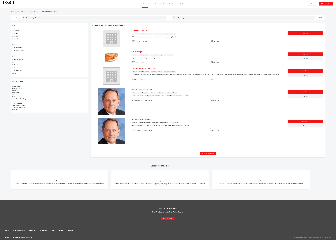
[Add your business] (168, 216)
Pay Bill (171, 4)
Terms (53, 230)
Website (305, 58)
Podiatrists (15, 90)
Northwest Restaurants (18, 107)
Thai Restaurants (17, 103)
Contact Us (158, 4)
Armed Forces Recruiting (19, 99)
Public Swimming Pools (18, 97)
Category (18, 18)
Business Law (17, 70)
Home (139, 4)
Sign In (313, 4)
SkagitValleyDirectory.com (18, 11)
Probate (16, 65)
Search (145, 4)
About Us (151, 4)
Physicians (15, 109)
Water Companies (17, 94)
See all (14, 73)
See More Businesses (208, 153)
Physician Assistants (18, 88)
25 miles (16, 33)
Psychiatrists (15, 92)
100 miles (16, 39)
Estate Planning (18, 59)
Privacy (61, 230)
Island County (34, 11)
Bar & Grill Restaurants (18, 105)
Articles (165, 4)
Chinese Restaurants (18, 101)
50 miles (16, 36)
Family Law (17, 62)
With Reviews (18, 47)
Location (170, 18)
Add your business (180, 4)
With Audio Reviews (19, 50)
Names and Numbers (25, 237)
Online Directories (19, 230)
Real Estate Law (18, 67)
